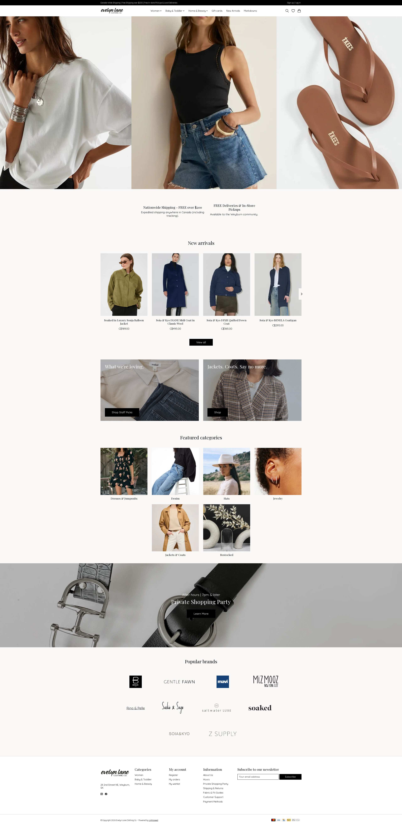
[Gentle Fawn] (179, 682)
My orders (174, 779)
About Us (208, 775)
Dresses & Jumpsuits (124, 498)
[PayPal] (289, 820)
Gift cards (217, 10)
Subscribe (290, 776)
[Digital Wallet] (296, 820)
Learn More (201, 613)
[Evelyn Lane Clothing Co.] (112, 10)
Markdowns (250, 10)
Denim (175, 498)
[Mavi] (222, 682)
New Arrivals (233, 10)
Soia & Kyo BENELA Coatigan (278, 320)
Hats (227, 498)
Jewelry (278, 498)
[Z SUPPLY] (222, 734)
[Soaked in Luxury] (260, 708)
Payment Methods (213, 801)
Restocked (226, 555)
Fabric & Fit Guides (213, 792)
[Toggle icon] (287, 11)
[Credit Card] (284, 820)
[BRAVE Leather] (135, 682)
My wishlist (174, 783)
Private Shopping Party (215, 783)
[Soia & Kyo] (179, 734)
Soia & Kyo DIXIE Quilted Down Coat (227, 321)
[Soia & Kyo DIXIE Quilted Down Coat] (226, 284)
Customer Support (213, 797)
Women (139, 775)
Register (173, 775)
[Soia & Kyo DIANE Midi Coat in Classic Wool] (175, 284)
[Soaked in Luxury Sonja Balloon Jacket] (123, 284)
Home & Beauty (143, 783)
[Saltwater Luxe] (216, 708)
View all (201, 342)
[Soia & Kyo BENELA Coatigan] (278, 284)
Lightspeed (153, 820)
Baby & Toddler (143, 779)
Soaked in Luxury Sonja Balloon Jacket (124, 321)
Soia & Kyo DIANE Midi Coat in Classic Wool (175, 321)
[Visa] (279, 820)
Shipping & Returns (213, 788)
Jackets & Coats (175, 555)
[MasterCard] (273, 820)
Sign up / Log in (294, 3)
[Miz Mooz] (266, 682)
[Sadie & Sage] (173, 708)
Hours (206, 779)
